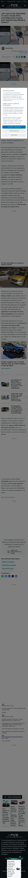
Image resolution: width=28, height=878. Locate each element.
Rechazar (14, 135)
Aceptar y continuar (14, 127)
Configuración (14, 131)
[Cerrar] (20, 857)
